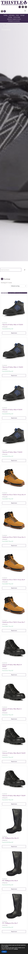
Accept (4, 951)
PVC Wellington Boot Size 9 (10, 923)
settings (16, 949)
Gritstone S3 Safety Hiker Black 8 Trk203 (13, 753)
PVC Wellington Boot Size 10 (10, 838)
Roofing (10, 17)
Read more (14, 333)
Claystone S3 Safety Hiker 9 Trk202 (12, 452)
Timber (17, 15)
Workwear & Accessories (14, 21)
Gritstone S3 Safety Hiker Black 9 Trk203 (13, 795)
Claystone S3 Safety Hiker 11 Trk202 (12, 367)
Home (3, 24)
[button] (19, 7)
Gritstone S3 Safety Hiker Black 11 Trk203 (12, 709)
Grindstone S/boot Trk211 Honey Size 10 (14, 494)
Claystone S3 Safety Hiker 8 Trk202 (12, 409)
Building (5, 15)
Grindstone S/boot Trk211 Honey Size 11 (14, 537)
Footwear (22, 24)
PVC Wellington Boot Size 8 (10, 880)
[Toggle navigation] (25, 10)
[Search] (24, 270)
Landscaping (11, 15)
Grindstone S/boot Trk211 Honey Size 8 (13, 579)
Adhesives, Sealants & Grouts (14, 19)
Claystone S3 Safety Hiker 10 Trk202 (12, 324)
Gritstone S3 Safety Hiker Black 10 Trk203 (12, 665)
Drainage (22, 15)
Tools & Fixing (16, 17)
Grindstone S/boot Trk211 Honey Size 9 (13, 622)
